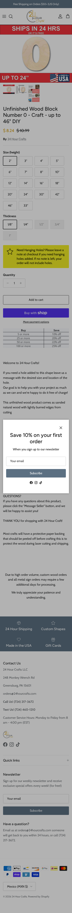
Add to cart (36, 300)
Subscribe (36, 473)
